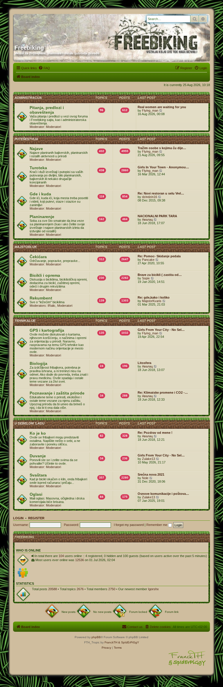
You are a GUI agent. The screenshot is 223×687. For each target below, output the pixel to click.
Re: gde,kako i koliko (154, 297)
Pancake (148, 259)
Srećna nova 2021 (151, 474)
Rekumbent (41, 298)
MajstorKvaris (151, 301)
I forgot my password (129, 525)
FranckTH (111, 642)
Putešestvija (26, 139)
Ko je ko (38, 433)
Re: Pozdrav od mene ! (155, 432)
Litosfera (144, 363)
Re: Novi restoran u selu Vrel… (161, 193)
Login (18, 518)
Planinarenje (42, 216)
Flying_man (150, 110)
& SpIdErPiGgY (128, 642)
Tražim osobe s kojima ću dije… (162, 148)
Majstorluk (26, 247)
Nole (145, 478)
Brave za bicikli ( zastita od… (160, 274)
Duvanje (38, 456)
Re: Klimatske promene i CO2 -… (163, 392)
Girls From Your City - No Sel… (161, 329)
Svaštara (38, 475)
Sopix (146, 278)
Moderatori (53, 127)
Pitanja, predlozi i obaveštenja (47, 110)
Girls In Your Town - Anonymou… (163, 167)
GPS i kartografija (47, 330)
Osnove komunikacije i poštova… (163, 493)
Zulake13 (148, 459)
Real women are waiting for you (162, 107)
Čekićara (38, 256)
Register (36, 518)
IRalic (51, 305)
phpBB (96, 637)
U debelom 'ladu (29, 423)
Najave (36, 148)
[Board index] (70, 27)
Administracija (28, 97)
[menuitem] (44, 68)
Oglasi (36, 494)
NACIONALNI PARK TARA (157, 216)
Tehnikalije (25, 320)
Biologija (38, 363)
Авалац (147, 219)
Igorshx (153, 589)
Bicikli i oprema (45, 275)
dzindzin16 (149, 197)
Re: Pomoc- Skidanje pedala (159, 256)
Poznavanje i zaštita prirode (57, 393)
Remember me (157, 525)
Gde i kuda (40, 194)
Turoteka (38, 167)
